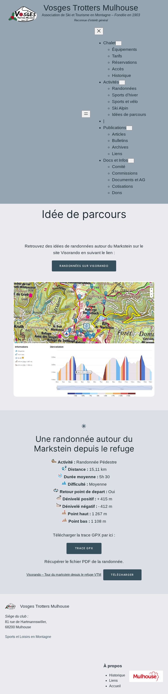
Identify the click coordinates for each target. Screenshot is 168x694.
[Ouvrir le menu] (86, 114)
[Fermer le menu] (98, 31)
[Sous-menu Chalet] (119, 43)
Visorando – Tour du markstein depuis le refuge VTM (63, 574)
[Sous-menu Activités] (122, 82)
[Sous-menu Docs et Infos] (131, 160)
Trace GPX (84, 548)
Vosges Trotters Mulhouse (91, 7)
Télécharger (122, 574)
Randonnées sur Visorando (84, 265)
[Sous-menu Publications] (129, 128)
